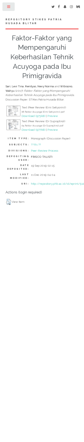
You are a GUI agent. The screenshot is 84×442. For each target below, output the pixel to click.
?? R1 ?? (36, 144)
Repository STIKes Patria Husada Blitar (34, 21)
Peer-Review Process (44, 150)
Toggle (9, 7)
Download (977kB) (33, 129)
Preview (53, 116)
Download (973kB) (33, 116)
